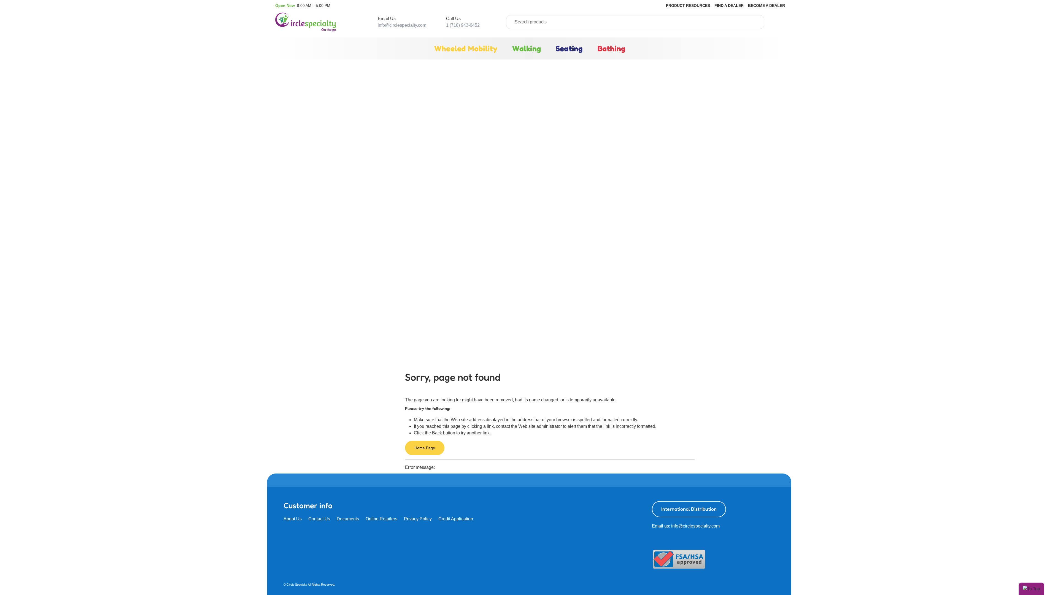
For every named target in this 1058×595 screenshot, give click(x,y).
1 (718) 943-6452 (463, 25)
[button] (302, 5)
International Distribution (689, 509)
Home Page (424, 448)
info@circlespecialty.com (402, 25)
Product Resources (688, 5)
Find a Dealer (729, 5)
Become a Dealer (766, 5)
